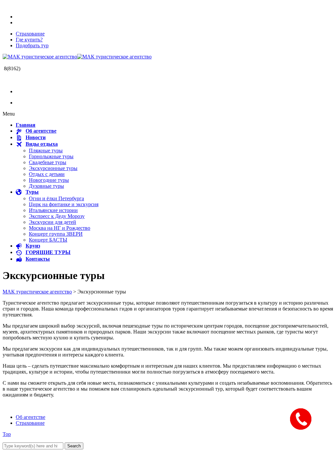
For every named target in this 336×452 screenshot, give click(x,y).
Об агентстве (30, 417)
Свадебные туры (47, 162)
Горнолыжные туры (51, 156)
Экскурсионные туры (53, 168)
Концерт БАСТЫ (48, 240)
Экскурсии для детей (52, 222)
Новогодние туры (49, 180)
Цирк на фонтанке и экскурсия (63, 204)
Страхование (30, 33)
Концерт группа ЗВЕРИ (56, 234)
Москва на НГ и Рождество (59, 228)
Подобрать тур (32, 45)
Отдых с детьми (47, 174)
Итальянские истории (53, 210)
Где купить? (29, 39)
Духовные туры (46, 186)
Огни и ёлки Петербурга (56, 198)
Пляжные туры (46, 150)
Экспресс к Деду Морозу (57, 216)
